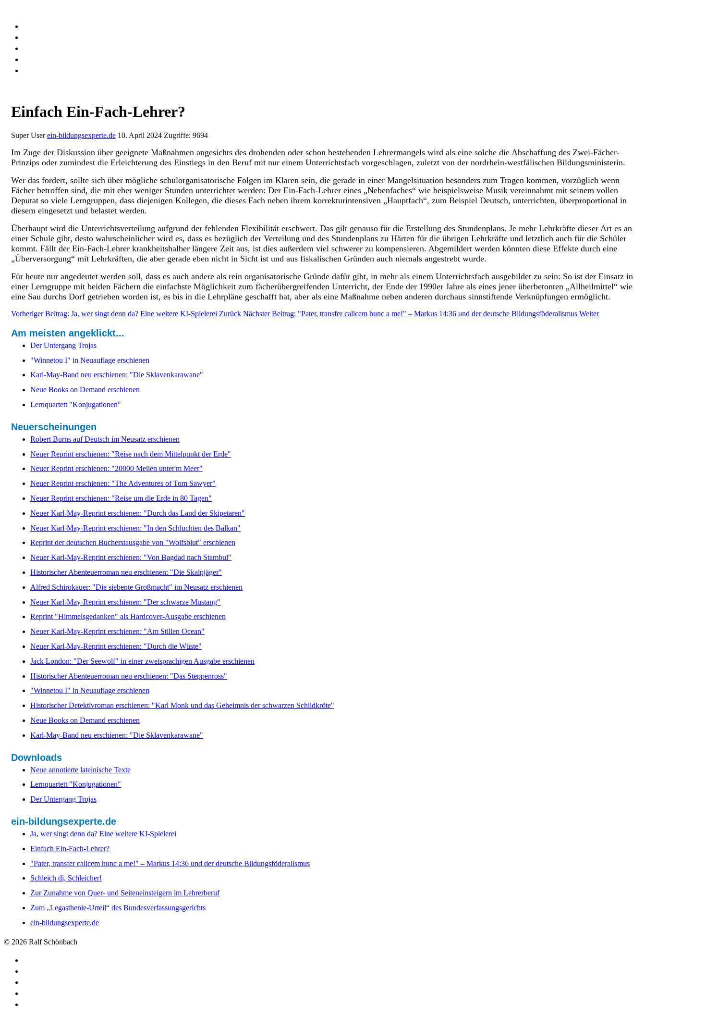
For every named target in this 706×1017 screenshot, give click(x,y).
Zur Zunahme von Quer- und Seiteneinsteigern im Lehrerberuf (124, 893)
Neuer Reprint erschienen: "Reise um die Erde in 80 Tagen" (121, 498)
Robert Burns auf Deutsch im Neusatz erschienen (105, 439)
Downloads (46, 25)
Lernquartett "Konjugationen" (75, 784)
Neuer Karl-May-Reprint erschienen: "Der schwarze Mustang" (125, 602)
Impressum (47, 69)
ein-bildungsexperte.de (81, 135)
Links (34, 47)
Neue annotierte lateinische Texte (80, 770)
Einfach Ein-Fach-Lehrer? (70, 848)
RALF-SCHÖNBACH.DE (46, 8)
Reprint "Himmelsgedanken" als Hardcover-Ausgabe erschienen (128, 616)
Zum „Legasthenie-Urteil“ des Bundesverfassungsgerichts (118, 908)
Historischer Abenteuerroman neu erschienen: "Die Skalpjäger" (126, 572)
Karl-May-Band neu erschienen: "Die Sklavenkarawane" (116, 735)
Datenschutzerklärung (69, 58)
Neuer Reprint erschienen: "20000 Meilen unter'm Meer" (116, 468)
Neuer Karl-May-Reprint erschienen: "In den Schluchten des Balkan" (135, 528)
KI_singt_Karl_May (63, 36)
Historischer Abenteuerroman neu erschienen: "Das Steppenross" (128, 676)
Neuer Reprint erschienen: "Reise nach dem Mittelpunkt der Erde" (130, 454)
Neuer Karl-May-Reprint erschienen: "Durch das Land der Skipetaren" (137, 513)
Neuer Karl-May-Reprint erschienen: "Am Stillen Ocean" (117, 631)
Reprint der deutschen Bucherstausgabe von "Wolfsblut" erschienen (132, 542)
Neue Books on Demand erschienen (85, 720)
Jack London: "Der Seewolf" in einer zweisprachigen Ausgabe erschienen (142, 661)
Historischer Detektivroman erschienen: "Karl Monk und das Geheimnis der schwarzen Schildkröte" (182, 705)
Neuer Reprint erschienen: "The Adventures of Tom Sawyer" (123, 483)
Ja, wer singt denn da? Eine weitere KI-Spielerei (103, 834)
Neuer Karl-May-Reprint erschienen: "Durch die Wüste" (116, 646)
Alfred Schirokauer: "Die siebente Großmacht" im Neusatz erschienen (136, 587)
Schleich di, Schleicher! (66, 878)
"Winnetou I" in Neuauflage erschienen (89, 690)
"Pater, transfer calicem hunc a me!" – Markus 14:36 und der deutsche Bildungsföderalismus (170, 863)
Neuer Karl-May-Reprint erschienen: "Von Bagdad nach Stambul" (130, 557)
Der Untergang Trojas (63, 799)
